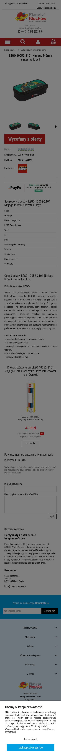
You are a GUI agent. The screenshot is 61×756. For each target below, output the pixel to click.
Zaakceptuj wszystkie (30, 747)
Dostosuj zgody (31, 739)
